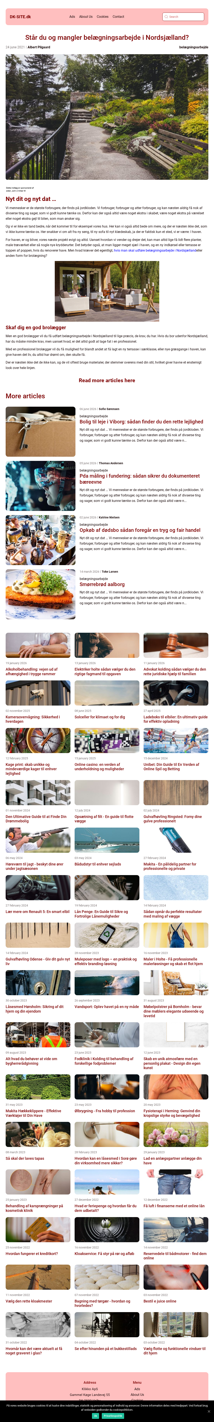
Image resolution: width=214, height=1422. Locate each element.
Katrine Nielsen (109, 517)
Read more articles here (107, 380)
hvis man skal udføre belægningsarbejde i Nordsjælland (155, 250)
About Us (86, 17)
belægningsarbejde (193, 47)
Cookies (102, 17)
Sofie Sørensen (109, 409)
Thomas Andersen (111, 463)
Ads (72, 17)
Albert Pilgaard (39, 47)
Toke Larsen (110, 571)
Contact (118, 17)
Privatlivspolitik (113, 1415)
